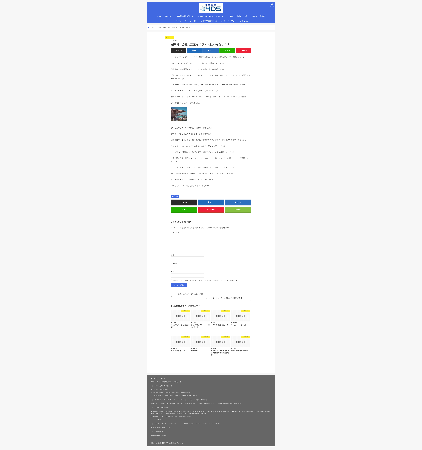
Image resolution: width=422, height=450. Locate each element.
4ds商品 (153, 403)
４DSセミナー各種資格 (258, 16)
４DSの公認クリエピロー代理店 (159, 389)
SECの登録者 (157, 419)
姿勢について (154, 381)
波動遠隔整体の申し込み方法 (158, 435)
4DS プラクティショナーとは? (185, 416)
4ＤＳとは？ (168, 16)
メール (174, 263)
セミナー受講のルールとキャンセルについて (230, 403)
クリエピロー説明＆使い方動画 (157, 392)
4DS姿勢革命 (165, 443)
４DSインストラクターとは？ (171, 416)
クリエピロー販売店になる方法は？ (183, 392)
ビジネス (176, 196)
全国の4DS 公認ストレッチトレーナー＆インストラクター (218, 21)
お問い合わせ (244, 21)
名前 (173, 255)
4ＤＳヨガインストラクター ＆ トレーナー (211, 16)
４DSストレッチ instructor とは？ (160, 427)
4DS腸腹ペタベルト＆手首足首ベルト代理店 (166, 395)
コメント (175, 232)
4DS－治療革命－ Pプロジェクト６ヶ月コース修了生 (181, 411)
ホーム (159, 16)
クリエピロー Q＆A (169, 392)
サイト (173, 272)
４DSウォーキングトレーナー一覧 (186, 21)
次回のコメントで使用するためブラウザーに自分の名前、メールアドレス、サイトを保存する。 (206, 280)
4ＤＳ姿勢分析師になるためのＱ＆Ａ (176, 413)
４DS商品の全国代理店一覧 (185, 16)
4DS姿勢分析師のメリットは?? (157, 416)
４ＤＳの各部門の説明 (189, 403)
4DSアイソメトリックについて (207, 411)
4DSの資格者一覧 (224, 411)
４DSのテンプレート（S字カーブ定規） (169, 403)
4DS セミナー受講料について (207, 403)
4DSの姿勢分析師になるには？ (197, 413)
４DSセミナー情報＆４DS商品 (238, 16)
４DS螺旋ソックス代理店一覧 (189, 395)
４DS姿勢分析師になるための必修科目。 (243, 411)
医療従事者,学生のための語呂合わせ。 (171, 381)
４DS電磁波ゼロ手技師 (157, 411)
